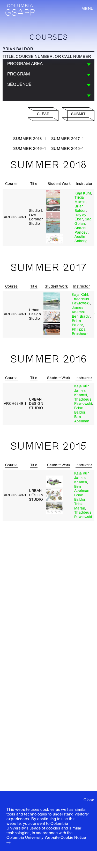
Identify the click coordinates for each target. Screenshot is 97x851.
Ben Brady (81, 316)
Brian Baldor (80, 208)
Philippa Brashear (80, 331)
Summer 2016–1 (29, 148)
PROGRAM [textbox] (18, 74)
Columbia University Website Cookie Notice (46, 837)
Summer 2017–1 (67, 138)
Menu (87, 8)
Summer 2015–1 (67, 148)
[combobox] (48, 64)
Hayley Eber (80, 217)
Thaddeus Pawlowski (81, 301)
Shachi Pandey (81, 230)
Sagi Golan (83, 221)
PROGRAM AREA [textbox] (25, 63)
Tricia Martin (80, 199)
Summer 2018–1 (29, 138)
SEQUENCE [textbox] (19, 84)
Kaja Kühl (82, 193)
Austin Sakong (81, 238)
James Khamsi (78, 309)
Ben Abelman (81, 419)
